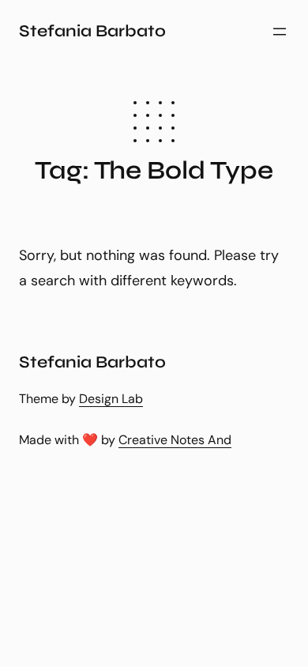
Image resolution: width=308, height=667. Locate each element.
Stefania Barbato (92, 31)
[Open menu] (279, 31)
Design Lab (111, 398)
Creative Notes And (174, 439)
